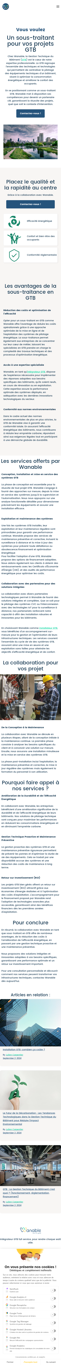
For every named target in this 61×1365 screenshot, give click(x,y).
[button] (58, 6)
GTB (24, 60)
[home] (5, 6)
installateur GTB (48, 628)
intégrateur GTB (36, 372)
